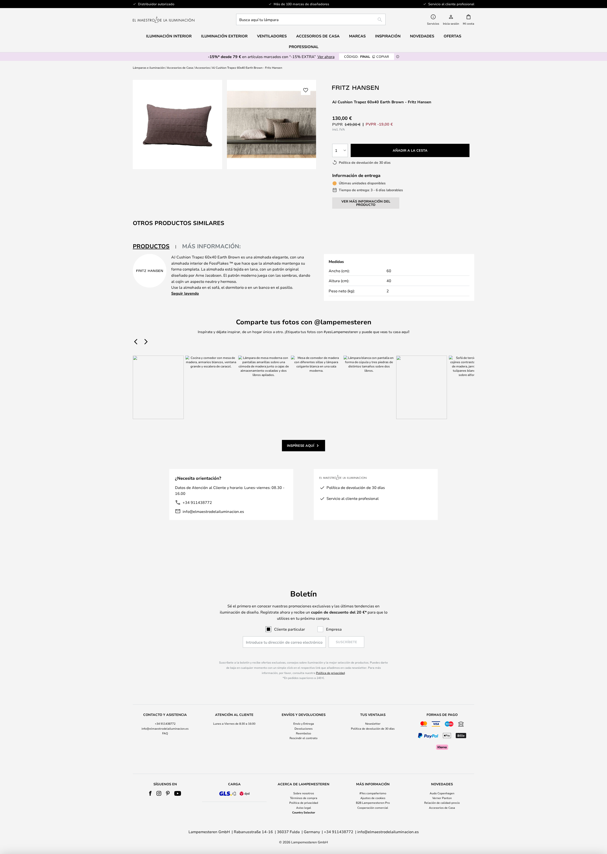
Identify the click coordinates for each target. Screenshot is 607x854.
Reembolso (303, 733)
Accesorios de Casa (180, 67)
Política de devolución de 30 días (373, 728)
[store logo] (163, 19)
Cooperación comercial (372, 807)
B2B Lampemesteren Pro (373, 802)
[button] (305, 90)
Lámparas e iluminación (149, 67)
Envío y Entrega (303, 723)
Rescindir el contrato (303, 738)
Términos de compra (303, 798)
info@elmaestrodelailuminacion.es (213, 511)
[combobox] (310, 19)
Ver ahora (326, 56)
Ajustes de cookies (372, 798)
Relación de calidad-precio (442, 802)
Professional (303, 46)
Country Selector (303, 812)
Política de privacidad (330, 673)
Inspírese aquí (300, 445)
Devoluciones (303, 728)
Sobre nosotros (303, 793)
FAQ (165, 733)
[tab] (154, 246)
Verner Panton (442, 798)
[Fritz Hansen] (356, 87)
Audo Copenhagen (442, 793)
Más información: (211, 246)
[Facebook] (150, 793)
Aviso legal (303, 807)
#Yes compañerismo (372, 793)
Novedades (422, 36)
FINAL (366, 56)
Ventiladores (272, 36)
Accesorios (202, 67)
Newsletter (373, 723)
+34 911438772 (197, 502)
